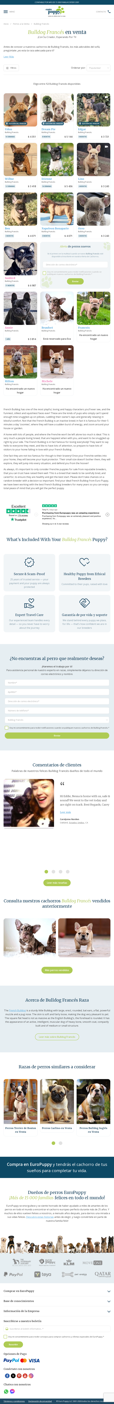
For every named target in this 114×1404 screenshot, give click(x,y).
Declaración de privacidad (40, 1401)
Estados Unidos (76, 822)
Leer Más (9, 56)
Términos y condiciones (14, 1401)
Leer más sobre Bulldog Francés (57, 1036)
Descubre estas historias (40, 1217)
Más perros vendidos (57, 970)
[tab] (46, 871)
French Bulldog (17, 1010)
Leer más (65, 812)
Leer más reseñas (57, 882)
